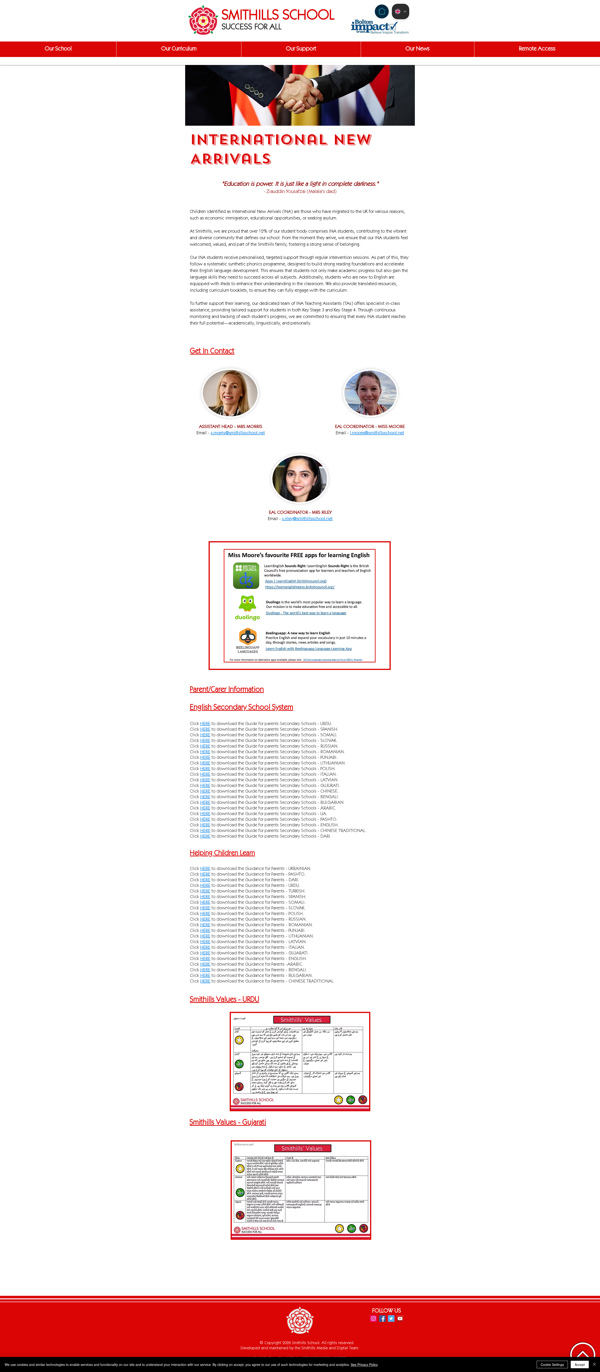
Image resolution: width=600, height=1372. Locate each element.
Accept (580, 1364)
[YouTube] (400, 1318)
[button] (58, 49)
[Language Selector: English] (400, 11)
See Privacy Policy (364, 1364)
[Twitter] (391, 1318)
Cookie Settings (552, 1364)
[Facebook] (382, 1318)
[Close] (594, 1364)
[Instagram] (373, 1318)
